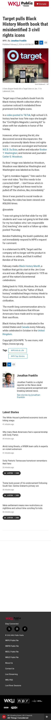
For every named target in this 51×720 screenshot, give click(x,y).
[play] (4, 716)
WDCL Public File (12, 652)
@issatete (8, 209)
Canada (25, 327)
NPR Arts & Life (17, 350)
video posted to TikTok (18, 115)
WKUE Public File (12, 657)
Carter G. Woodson (12, 156)
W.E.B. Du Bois (10, 149)
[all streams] (47, 716)
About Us (9, 663)
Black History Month (29, 266)
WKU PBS (9, 680)
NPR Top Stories (18, 356)
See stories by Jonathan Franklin (28, 396)
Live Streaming (11, 674)
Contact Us (9, 669)
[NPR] (23, 701)
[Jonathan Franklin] (8, 379)
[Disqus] (25, 576)
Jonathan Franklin (18, 40)
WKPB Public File (12, 646)
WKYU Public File (12, 640)
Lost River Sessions (13, 686)
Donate (42, 4)
